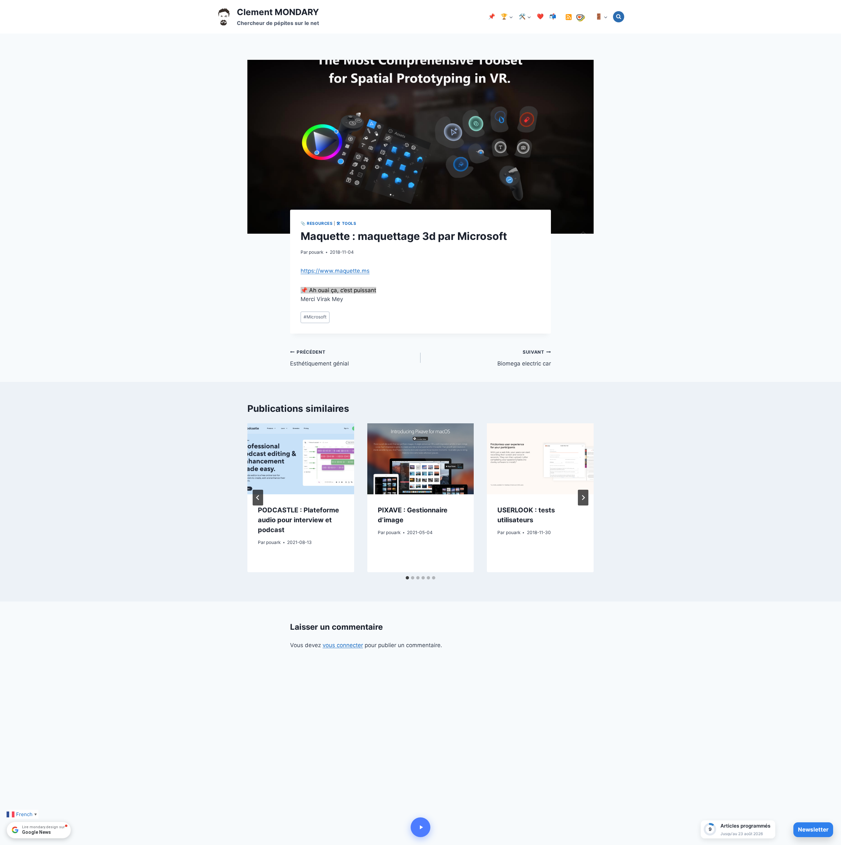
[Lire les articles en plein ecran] (420, 827)
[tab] (407, 577)
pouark (316, 252)
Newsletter (813, 829)
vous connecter (343, 645)
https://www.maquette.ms (335, 271)
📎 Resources (317, 223)
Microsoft (315, 316)
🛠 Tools (346, 223)
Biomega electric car (524, 358)
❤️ (540, 16)
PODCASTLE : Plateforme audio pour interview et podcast (298, 519)
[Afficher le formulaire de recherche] (619, 17)
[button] (738, 829)
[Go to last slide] (258, 497)
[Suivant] (583, 497)
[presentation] (300, 458)
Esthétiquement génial (319, 358)
